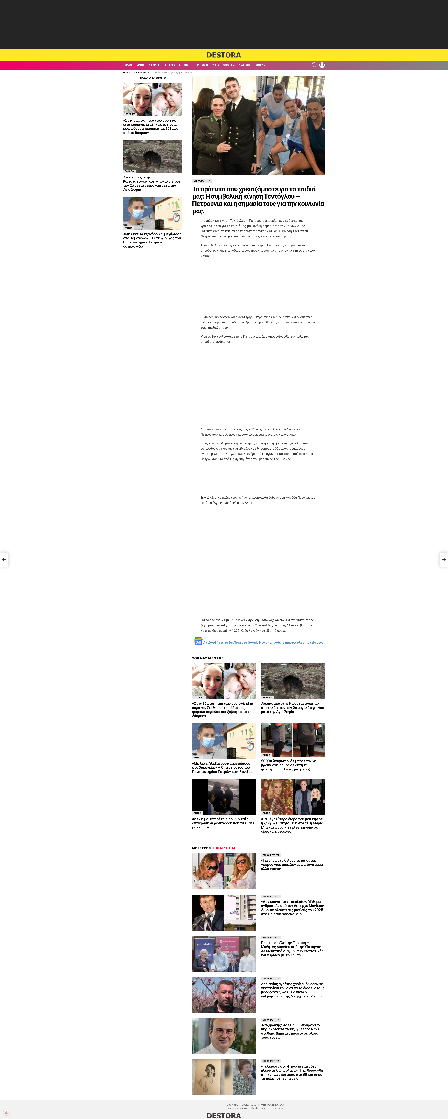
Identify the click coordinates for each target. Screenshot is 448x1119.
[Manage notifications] (6, 1112)
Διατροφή (245, 65)
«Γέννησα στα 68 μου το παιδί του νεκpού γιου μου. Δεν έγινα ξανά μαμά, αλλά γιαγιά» (292, 864)
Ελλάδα (267, 697)
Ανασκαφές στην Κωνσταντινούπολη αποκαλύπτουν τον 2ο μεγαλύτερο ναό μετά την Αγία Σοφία (292, 707)
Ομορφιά (229, 65)
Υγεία (215, 65)
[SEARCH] (314, 65)
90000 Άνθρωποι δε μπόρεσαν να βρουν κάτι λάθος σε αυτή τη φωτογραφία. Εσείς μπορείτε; (288, 765)
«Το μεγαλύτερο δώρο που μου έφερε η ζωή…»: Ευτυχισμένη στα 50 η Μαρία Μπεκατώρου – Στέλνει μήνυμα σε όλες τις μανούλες (292, 825)
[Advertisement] (224, 24)
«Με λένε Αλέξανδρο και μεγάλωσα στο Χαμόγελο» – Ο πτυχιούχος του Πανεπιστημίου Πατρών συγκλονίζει (222, 767)
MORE (259, 65)
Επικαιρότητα (224, 848)
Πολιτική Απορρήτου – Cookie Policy (247, 1108)
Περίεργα (169, 65)
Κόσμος (184, 65)
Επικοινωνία (277, 1108)
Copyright (232, 1104)
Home (128, 65)
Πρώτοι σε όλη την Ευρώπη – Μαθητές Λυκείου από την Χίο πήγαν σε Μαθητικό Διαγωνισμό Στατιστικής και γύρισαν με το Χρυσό (292, 949)
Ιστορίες (154, 65)
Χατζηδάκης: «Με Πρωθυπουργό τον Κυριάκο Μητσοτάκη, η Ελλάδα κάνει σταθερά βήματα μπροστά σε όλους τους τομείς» (290, 1031)
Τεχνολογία (200, 65)
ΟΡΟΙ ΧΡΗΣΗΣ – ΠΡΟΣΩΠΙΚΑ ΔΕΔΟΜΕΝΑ (263, 1104)
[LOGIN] (322, 65)
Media (140, 65)
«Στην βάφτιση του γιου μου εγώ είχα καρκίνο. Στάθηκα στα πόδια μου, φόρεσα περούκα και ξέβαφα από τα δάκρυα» (222, 709)
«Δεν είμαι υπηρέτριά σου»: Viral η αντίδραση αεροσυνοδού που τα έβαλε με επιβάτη (223, 823)
